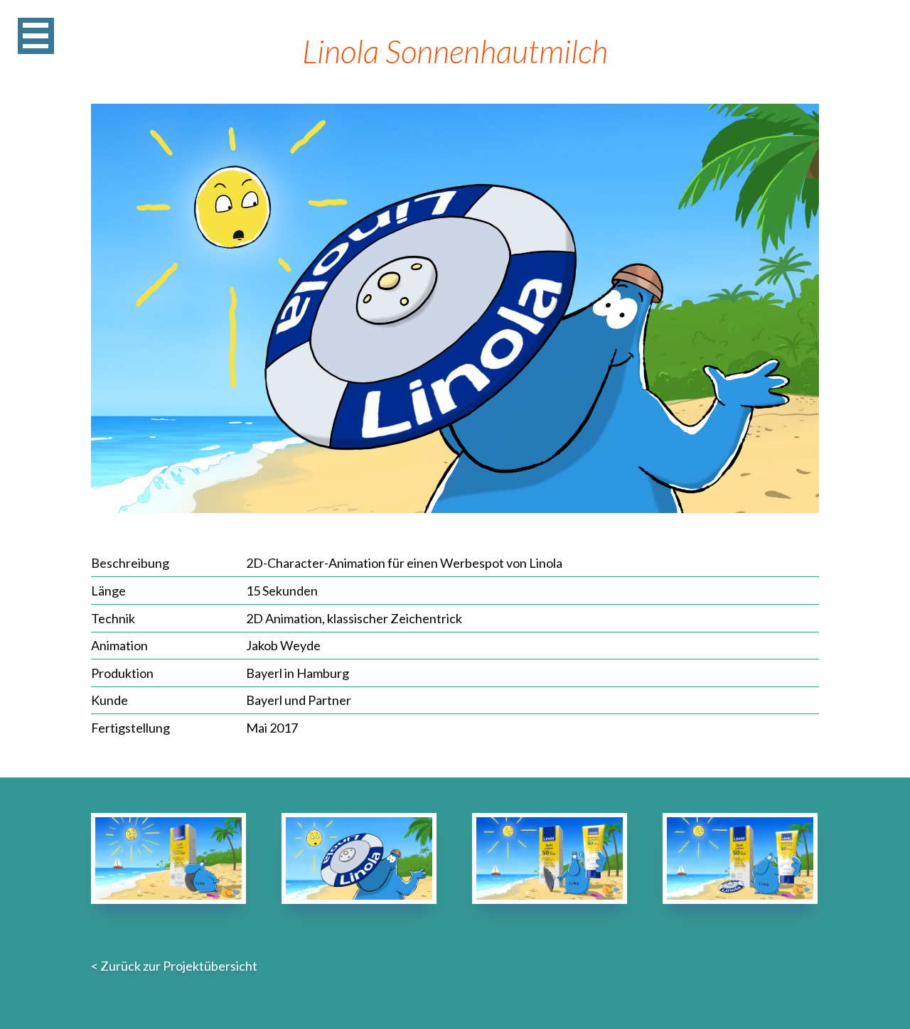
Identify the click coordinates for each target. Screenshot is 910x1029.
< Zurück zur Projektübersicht (174, 966)
